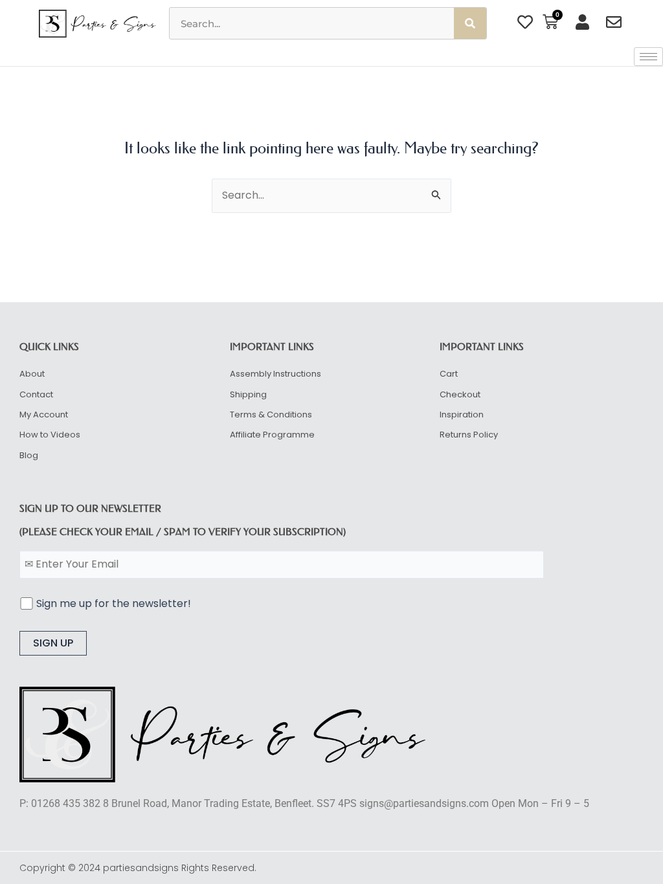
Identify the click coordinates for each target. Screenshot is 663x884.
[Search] (470, 23)
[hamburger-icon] (648, 56)
